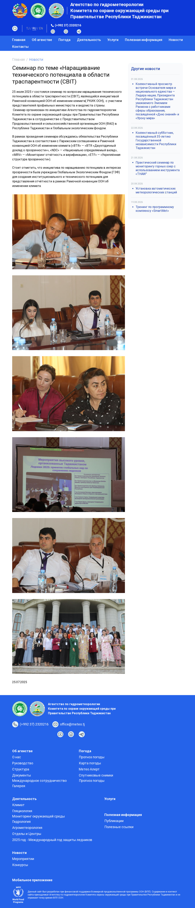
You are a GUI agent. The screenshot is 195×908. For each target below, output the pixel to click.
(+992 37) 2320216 (68, 25)
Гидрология (21, 822)
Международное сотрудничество (39, 781)
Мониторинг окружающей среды (38, 816)
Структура (20, 769)
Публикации (114, 821)
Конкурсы (20, 865)
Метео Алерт (89, 769)
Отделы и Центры (26, 834)
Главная (18, 40)
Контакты (20, 47)
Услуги (112, 40)
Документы (21, 775)
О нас (16, 757)
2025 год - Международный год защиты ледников (52, 840)
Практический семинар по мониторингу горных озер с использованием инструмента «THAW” (158, 168)
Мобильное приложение (32, 880)
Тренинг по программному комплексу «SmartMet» (155, 209)
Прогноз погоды (92, 757)
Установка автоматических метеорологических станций (156, 190)
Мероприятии (23, 859)
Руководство (22, 763)
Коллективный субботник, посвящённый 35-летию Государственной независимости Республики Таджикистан (156, 140)
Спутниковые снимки (96, 775)
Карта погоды (90, 763)
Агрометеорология (27, 828)
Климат (18, 805)
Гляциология (22, 811)
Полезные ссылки (118, 827)
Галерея (18, 786)
